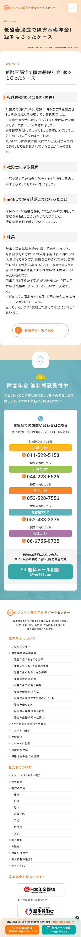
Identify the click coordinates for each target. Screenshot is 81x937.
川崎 (17, 801)
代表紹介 (17, 781)
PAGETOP (40, 362)
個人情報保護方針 (22, 859)
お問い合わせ (19, 852)
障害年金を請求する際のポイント (34, 698)
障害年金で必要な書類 (28, 685)
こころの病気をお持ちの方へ (28, 724)
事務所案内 (18, 788)
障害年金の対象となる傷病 (30, 672)
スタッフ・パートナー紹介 (26, 775)
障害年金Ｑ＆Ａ (23, 704)
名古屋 (18, 827)
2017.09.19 (12, 63)
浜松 (17, 820)
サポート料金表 (20, 743)
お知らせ (16, 846)
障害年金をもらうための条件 (31, 665)
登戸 (17, 807)
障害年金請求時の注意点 (29, 717)
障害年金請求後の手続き (29, 711)
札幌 (17, 794)
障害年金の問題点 (25, 678)
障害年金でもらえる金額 (28, 659)
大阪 (17, 833)
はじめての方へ (20, 646)
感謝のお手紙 (19, 749)
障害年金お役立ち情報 (25, 756)
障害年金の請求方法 (26, 691)
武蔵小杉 (19, 814)
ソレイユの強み (20, 730)
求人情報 (17, 840)
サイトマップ (18, 865)
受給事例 (17, 737)
